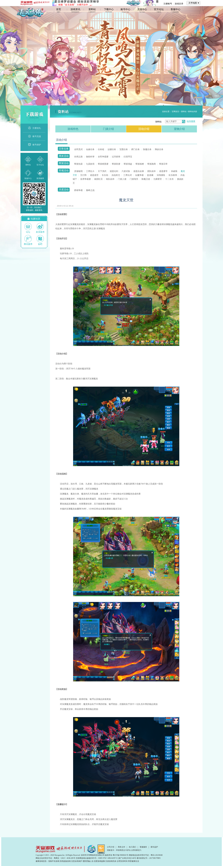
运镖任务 (112, 149)
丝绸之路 (78, 157)
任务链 (101, 149)
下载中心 (109, 11)
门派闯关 (134, 179)
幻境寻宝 (128, 157)
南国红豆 (98, 179)
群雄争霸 (78, 190)
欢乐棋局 (173, 175)
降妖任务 (159, 149)
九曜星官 (157, 179)
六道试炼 (126, 171)
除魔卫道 (146, 179)
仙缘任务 (90, 149)
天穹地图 (192, 3)
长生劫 (105, 175)
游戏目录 (179, 4)
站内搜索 (191, 121)
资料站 (92, 11)
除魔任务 (147, 149)
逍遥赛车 (163, 171)
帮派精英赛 (103, 164)
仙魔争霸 (139, 175)
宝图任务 (123, 149)
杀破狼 (174, 171)
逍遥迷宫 (94, 175)
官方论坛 (159, 11)
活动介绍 (143, 128)
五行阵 (83, 175)
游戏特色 (73, 128)
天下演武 (102, 171)
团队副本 (151, 171)
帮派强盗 (128, 164)
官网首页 (175, 111)
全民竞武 (78, 149)
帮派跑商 (151, 164)
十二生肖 (169, 179)
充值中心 (142, 11)
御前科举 (90, 157)
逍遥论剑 (114, 171)
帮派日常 (163, 164)
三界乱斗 (90, 171)
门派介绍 (108, 128)
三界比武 (127, 175)
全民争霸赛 (103, 157)
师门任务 (135, 149)
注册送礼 (36, 128)
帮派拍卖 (78, 164)
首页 (58, 11)
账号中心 (125, 11)
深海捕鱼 (161, 175)
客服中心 (175, 11)
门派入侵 (122, 179)
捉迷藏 (150, 175)
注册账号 (168, 4)
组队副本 (110, 179)
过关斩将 (116, 157)
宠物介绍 (179, 128)
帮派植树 (139, 164)
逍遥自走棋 (138, 171)
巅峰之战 (90, 190)
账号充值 (36, 136)
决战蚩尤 (116, 175)
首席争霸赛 (85, 179)
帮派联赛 (116, 164)
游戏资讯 (75, 11)
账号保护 (36, 145)
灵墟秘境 (78, 171)
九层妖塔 (90, 164)
